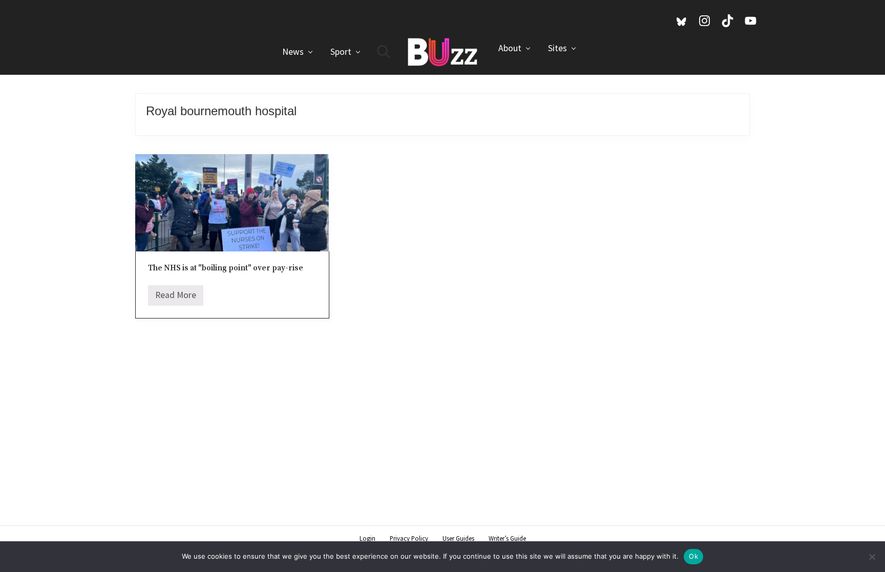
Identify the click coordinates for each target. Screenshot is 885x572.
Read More (175, 297)
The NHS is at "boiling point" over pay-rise (225, 268)
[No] (872, 557)
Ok (693, 556)
